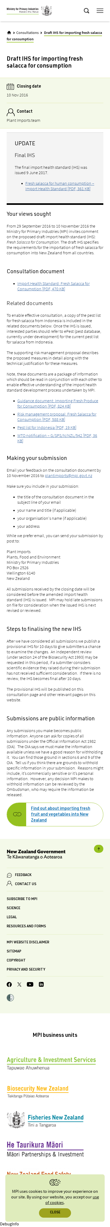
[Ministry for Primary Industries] (29, 11)
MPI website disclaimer (28, 942)
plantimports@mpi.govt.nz (68, 475)
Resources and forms (26, 926)
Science (13, 908)
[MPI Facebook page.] (9, 985)
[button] (10, 998)
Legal (12, 917)
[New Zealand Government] (55, 855)
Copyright (16, 961)
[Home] (9, 32)
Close (55, 1212)
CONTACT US (25, 884)
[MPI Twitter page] (19, 985)
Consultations (27, 32)
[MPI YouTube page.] (30, 985)
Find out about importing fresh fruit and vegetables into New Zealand (60, 815)
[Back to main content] (98, 849)
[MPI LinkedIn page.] (41, 985)
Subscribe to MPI (22, 899)
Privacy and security (26, 970)
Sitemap (14, 952)
